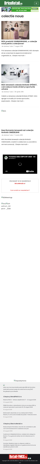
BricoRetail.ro (16, 460)
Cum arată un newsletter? (20, 190)
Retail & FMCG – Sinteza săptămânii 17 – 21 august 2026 (19, 400)
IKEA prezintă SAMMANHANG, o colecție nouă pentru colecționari (19, 42)
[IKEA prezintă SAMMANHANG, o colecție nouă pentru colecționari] (20, 30)
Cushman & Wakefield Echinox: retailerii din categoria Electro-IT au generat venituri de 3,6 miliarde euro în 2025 (19, 435)
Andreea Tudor (8, 46)
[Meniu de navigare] (36, 3)
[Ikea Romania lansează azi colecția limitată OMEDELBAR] (20, 119)
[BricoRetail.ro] (13, 3)
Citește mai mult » (18, 56)
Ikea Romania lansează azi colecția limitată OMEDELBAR (17, 131)
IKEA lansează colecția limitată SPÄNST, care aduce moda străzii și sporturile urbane (19, 87)
